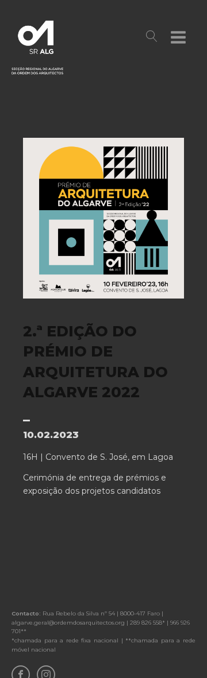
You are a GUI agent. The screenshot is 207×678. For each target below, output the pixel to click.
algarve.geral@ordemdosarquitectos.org (68, 622)
